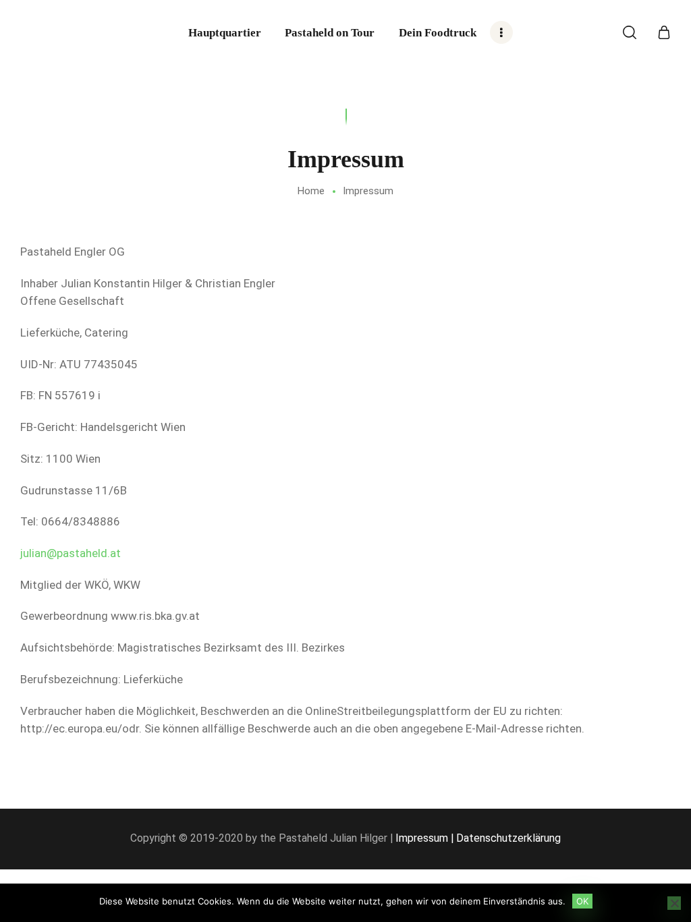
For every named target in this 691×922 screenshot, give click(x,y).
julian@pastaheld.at (70, 553)
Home (311, 191)
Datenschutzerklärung (508, 838)
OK (582, 901)
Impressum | (424, 838)
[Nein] (674, 903)
